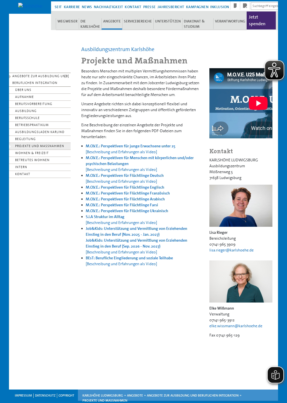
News (87, 6)
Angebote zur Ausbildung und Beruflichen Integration (40, 79)
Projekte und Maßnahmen (39, 146)
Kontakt (133, 6)
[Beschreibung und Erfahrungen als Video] (121, 151)
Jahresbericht (171, 6)
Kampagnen (197, 6)
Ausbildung (26, 111)
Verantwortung (230, 21)
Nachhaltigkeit (108, 6)
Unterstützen (168, 21)
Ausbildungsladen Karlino (39, 132)
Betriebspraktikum (32, 125)
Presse (149, 6)
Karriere (72, 6)
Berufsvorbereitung (33, 104)
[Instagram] (245, 5)
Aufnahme (24, 97)
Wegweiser (67, 21)
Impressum (23, 395)
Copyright (66, 395)
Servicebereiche (138, 21)
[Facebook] (235, 5)
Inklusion (219, 6)
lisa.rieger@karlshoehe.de (231, 250)
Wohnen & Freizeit (32, 153)
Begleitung (25, 139)
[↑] (66, 76)
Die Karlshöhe (90, 23)
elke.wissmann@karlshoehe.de (235, 325)
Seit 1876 (58, 7)
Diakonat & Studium (194, 23)
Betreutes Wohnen (32, 160)
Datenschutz (45, 395)
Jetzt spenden (257, 20)
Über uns (23, 90)
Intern (21, 167)
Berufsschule (27, 118)
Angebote (112, 21)
